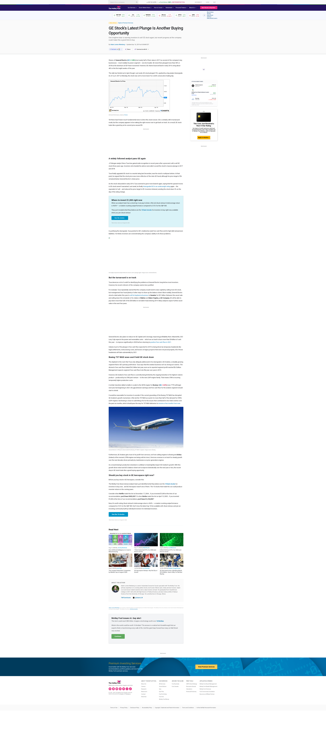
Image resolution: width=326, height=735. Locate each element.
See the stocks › (120, 218)
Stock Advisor (162, 686)
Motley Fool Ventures (205, 689)
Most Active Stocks (210, 12)
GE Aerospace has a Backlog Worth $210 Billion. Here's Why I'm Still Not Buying (171, 572)
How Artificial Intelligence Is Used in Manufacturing (120, 550)
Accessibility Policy (147, 707)
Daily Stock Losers (212, 18)
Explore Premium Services (125, 23)
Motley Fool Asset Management (208, 684)
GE (129, 60)
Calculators (189, 689)
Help (214, 2)
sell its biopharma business (139, 295)
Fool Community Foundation (207, 691)
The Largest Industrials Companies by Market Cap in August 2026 (120, 571)
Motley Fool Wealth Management (208, 686)
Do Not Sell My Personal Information (206, 707)
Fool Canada (175, 686)
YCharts (126, 115)
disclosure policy (133, 609)
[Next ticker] (204, 15)
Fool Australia (175, 684)
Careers (143, 686)
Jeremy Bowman (122, 547)
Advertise (143, 696)
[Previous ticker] (110, 15)
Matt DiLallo (146, 547)
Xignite (121, 694)
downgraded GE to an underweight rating (156, 186)
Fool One (161, 696)
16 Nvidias (160, 621)
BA (161, 385)
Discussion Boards (191, 686)
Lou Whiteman (172, 547)
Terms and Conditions (188, 707)
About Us (143, 684)
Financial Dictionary (191, 691)
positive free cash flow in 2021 (160, 342)
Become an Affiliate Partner (207, 694)
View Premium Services (206, 667)
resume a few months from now (169, 403)
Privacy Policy (124, 707)
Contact (143, 694)
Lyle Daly (119, 568)
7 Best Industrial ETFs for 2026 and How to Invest (145, 550)
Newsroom (144, 691)
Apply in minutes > (204, 137)
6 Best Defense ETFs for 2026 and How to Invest (170, 550)
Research (143, 689)
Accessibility (198, 2)
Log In (207, 2)
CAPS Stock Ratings (191, 684)
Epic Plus (161, 691)
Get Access (194, 95)
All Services (162, 684)
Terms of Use (113, 707)
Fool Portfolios (163, 694)
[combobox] (123, 2)
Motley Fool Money (164, 699)
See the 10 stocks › (118, 514)
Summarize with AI (142, 49)
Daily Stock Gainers (210, 16)
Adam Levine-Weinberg (118, 44)
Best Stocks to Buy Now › (209, 7)
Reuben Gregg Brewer (174, 568)
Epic (160, 689)
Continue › (118, 636)
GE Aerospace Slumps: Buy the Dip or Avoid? (145, 571)
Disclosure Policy (134, 707)
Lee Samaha (146, 568)
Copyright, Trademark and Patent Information (167, 707)
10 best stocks (146, 210)
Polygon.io (128, 694)
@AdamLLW (139, 597)
